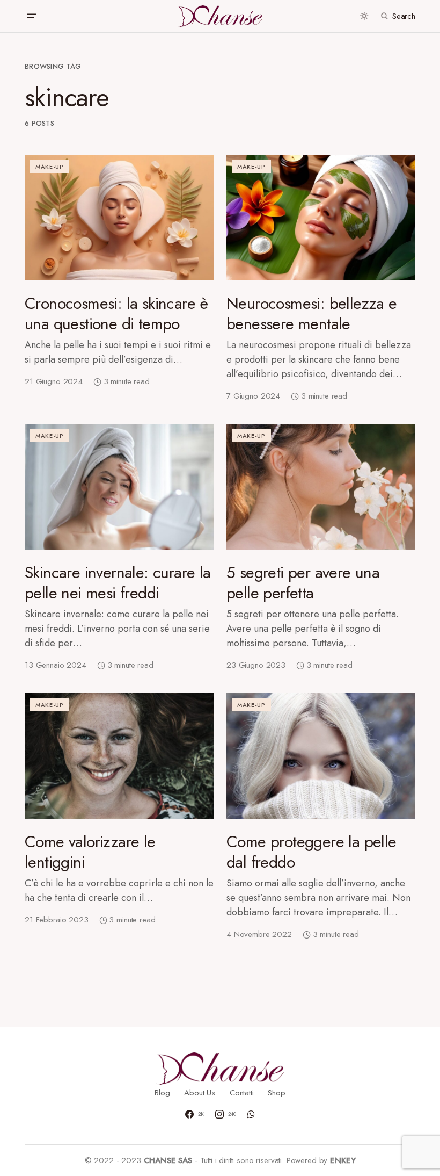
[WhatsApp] (251, 1114)
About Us (199, 1093)
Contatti (242, 1093)
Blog (162, 1093)
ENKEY (342, 1160)
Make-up (49, 166)
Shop (276, 1093)
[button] (31, 16)
